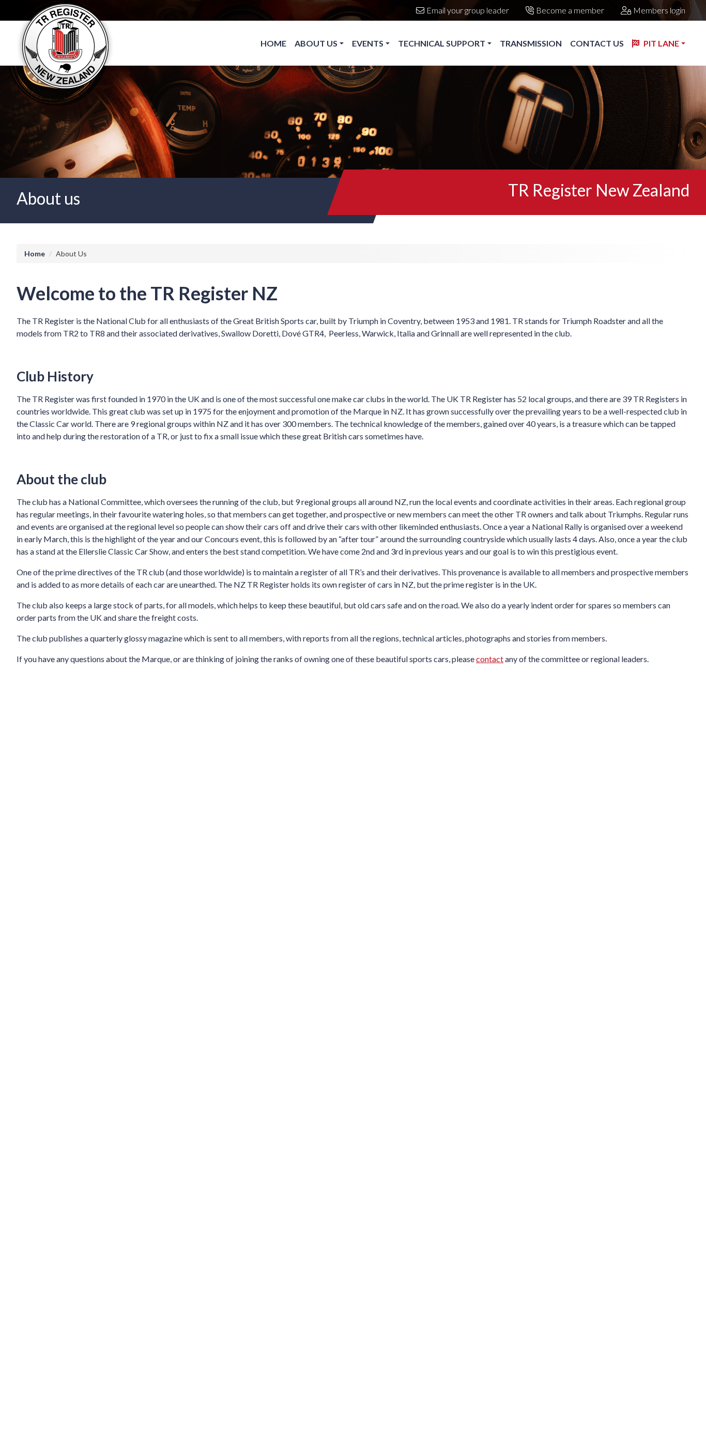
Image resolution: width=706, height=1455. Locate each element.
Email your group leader (467, 10)
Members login (659, 10)
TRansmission (531, 43)
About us (316, 43)
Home (273, 43)
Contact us (597, 43)
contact (489, 659)
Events (367, 43)
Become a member (570, 10)
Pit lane (661, 43)
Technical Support (441, 43)
